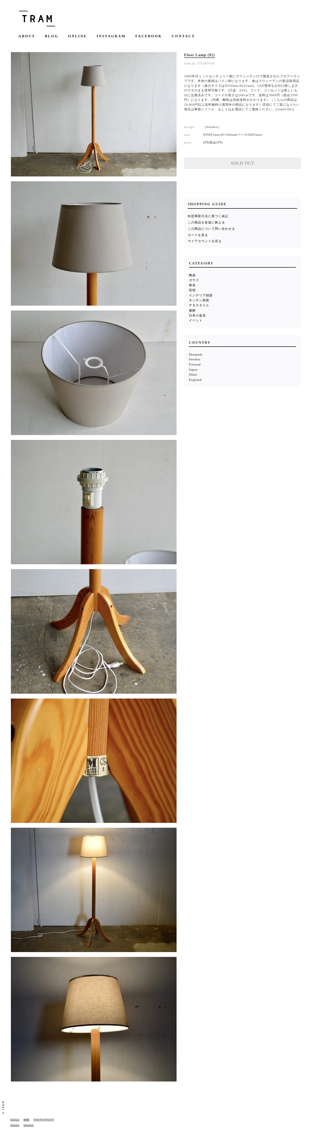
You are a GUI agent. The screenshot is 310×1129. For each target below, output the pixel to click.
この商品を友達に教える (206, 222)
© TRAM (3, 1107)
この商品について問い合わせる (211, 229)
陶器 (192, 275)
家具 (192, 285)
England (195, 380)
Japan (193, 369)
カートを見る (198, 235)
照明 (192, 290)
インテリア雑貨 (201, 295)
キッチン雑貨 (199, 300)
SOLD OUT (242, 163)
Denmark (195, 354)
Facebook (148, 36)
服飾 (192, 310)
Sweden (195, 359)
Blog (51, 36)
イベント (195, 320)
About (26, 36)
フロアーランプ (43, 1120)
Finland (195, 364)
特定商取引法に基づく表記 (208, 216)
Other (193, 374)
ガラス (194, 280)
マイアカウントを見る (205, 241)
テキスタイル (199, 305)
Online (77, 36)
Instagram (111, 36)
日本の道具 (197, 315)
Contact (183, 36)
